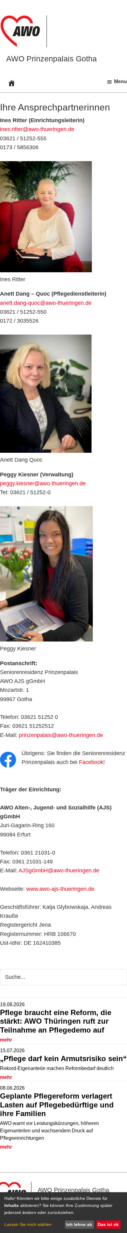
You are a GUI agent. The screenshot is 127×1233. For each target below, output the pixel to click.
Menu (120, 81)
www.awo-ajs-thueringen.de (60, 889)
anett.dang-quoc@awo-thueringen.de (46, 303)
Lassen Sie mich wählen (27, 1224)
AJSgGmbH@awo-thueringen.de (58, 870)
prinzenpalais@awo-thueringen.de (61, 735)
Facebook (91, 762)
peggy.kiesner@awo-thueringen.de (43, 483)
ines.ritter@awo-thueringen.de (37, 129)
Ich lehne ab (79, 1224)
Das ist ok (108, 1224)
